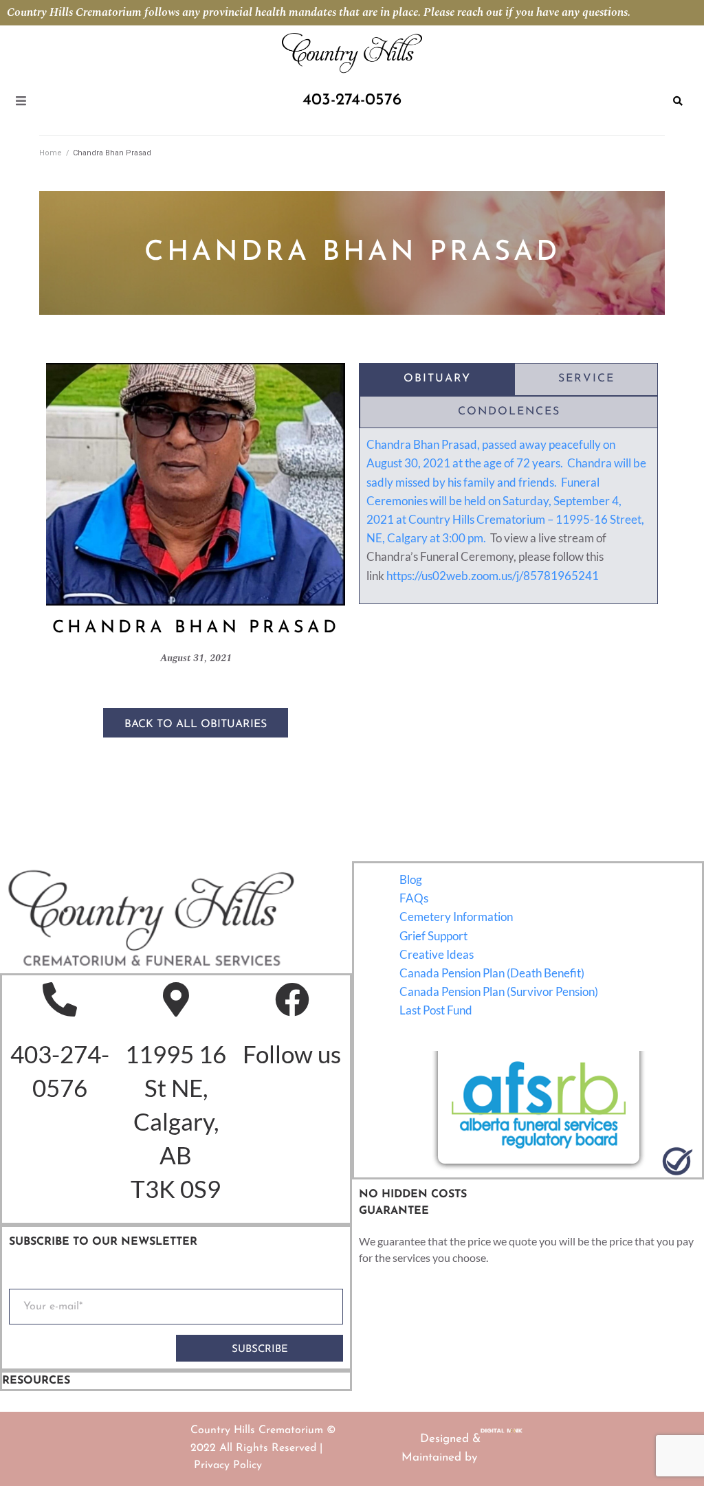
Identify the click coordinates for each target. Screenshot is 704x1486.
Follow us (292, 1053)
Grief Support (433, 936)
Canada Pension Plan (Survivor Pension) (498, 991)
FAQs (413, 898)
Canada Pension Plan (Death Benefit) (491, 973)
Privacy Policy (228, 1465)
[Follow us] (292, 999)
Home (50, 152)
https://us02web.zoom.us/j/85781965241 (492, 575)
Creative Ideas (436, 954)
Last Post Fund (435, 1010)
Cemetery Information (456, 916)
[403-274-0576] (60, 999)
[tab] (437, 379)
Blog (410, 879)
